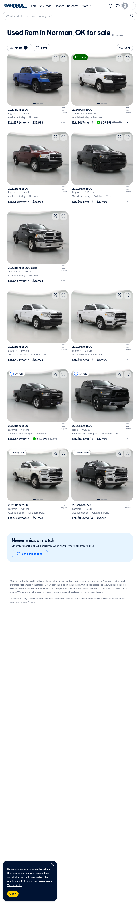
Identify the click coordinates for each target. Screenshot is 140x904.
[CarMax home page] (15, 6)
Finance (59, 6)
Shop (33, 6)
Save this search (32, 554)
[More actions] (63, 122)
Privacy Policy (20, 881)
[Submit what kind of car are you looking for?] (132, 16)
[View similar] (55, 58)
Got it (12, 893)
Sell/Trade (45, 6)
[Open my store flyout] (110, 6)
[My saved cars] (117, 6)
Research (73, 6)
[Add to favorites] (63, 58)
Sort (127, 48)
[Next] (64, 79)
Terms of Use (14, 885)
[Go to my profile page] (128, 6)
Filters (20, 48)
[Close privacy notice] (52, 864)
